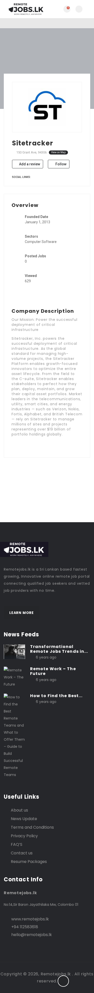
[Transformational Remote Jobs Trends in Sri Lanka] (14, 651)
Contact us (22, 853)
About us (19, 810)
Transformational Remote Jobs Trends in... (59, 649)
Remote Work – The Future (53, 671)
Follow (60, 164)
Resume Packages (29, 861)
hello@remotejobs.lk (31, 935)
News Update (24, 819)
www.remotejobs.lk (30, 919)
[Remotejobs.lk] (25, 9)
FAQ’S (16, 844)
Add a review (29, 164)
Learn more (21, 612)
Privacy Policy (24, 836)
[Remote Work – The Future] (14, 676)
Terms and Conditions (32, 827)
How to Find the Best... (56, 696)
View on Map (58, 152)
